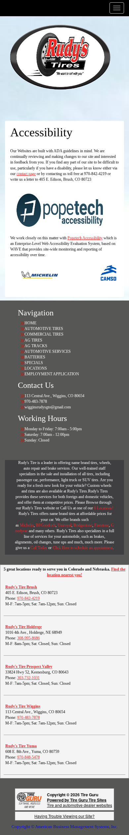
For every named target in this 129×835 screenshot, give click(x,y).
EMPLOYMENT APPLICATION (51, 374)
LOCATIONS (35, 368)
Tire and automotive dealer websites (79, 802)
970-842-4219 (28, 598)
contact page (26, 173)
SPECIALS (34, 362)
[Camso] (103, 274)
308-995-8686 (28, 638)
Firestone (101, 525)
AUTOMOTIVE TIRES (43, 328)
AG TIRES (33, 340)
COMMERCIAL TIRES (44, 334)
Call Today (39, 547)
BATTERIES (34, 357)
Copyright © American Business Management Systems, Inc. (65, 826)
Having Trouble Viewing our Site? (64, 816)
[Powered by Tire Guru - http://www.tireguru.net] (29, 799)
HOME (30, 323)
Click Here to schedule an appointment (83, 547)
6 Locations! (103, 508)
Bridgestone (82, 525)
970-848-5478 (28, 757)
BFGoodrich (46, 525)
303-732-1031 (28, 677)
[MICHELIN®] (33, 274)
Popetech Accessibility (85, 238)
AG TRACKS (35, 346)
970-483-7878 (28, 717)
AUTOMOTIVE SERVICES (47, 351)
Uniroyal (64, 525)
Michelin (27, 525)
